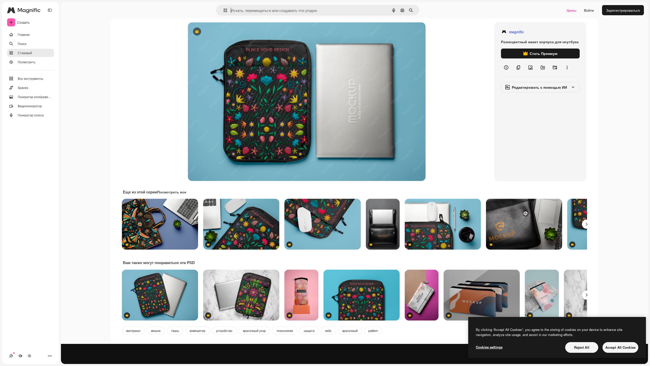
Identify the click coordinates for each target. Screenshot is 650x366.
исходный (222, 32)
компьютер (197, 330)
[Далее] (586, 224)
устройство (224, 330)
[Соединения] (11, 356)
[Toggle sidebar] (50, 10)
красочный (350, 330)
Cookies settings (489, 347)
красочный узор (254, 330)
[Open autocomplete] (223, 10)
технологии (285, 330)
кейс (328, 330)
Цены (571, 10)
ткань (175, 330)
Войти (589, 10)
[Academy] (20, 356)
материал (133, 330)
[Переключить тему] (29, 356)
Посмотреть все (171, 191)
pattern (373, 330)
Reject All (581, 347)
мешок (155, 330)
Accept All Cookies (620, 347)
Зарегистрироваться (623, 10)
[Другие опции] (567, 68)
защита (309, 330)
